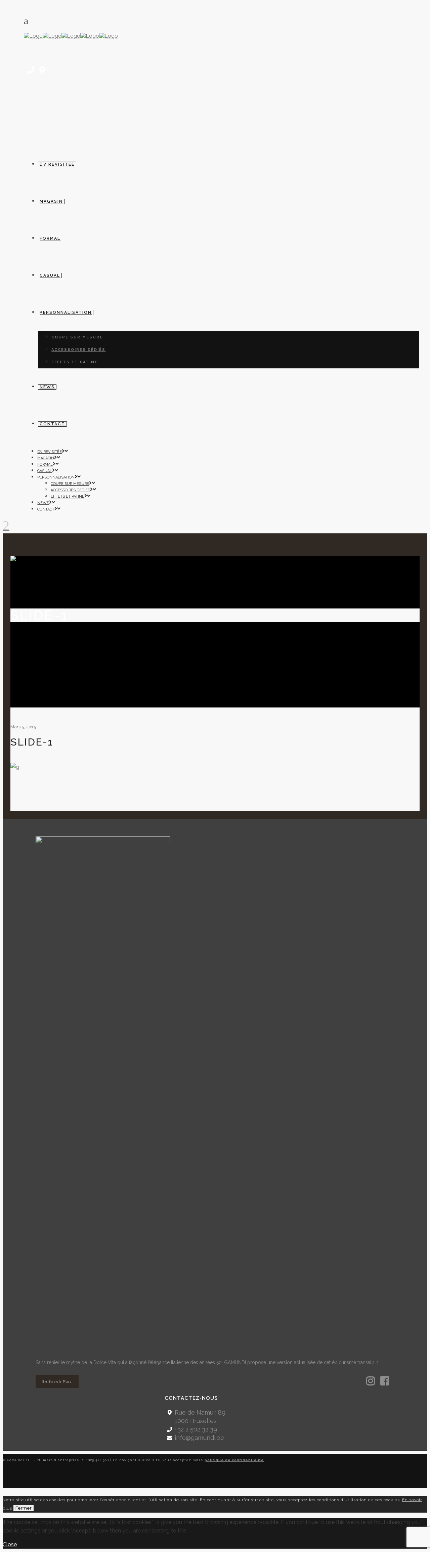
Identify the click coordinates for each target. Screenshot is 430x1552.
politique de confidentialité (234, 1460)
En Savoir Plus (57, 1381)
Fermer (23, 1508)
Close (10, 1544)
